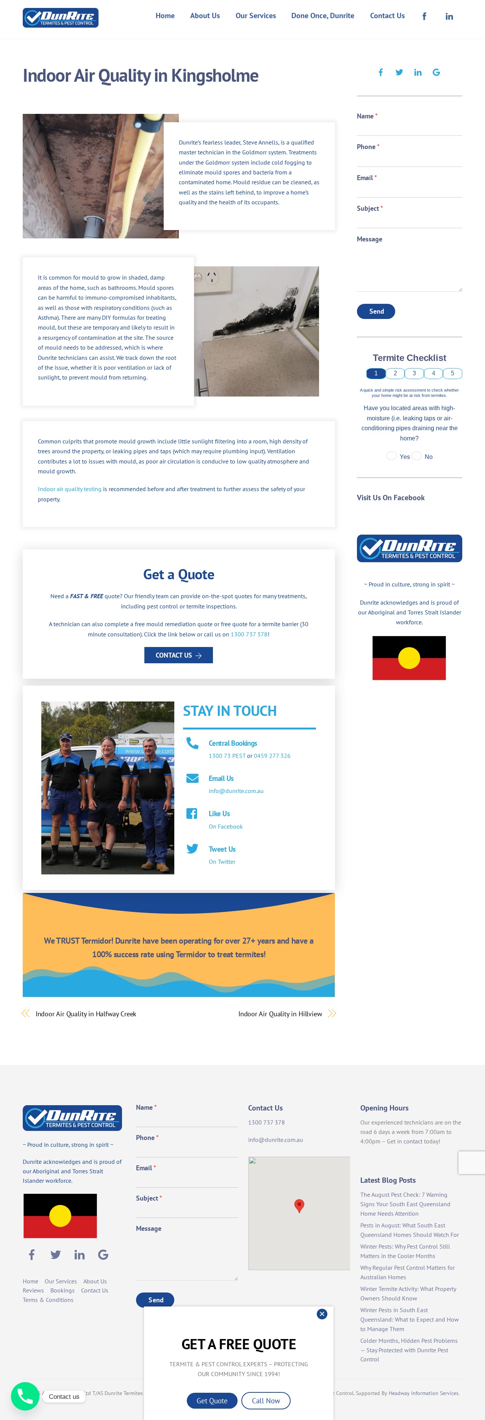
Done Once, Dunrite (322, 15)
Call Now (266, 1400)
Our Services (256, 15)
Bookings (62, 1290)
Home (165, 15)
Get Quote (212, 1400)
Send (377, 311)
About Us (205, 15)
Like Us (219, 813)
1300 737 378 (249, 634)
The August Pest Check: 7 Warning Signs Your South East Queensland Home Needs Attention (405, 1204)
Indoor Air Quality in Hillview (280, 1013)
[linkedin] (418, 71)
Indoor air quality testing (70, 489)
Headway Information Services (423, 1393)
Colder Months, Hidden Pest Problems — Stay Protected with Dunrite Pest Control (409, 1350)
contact (413, 1141)
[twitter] (399, 71)
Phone (368, 146)
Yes (405, 457)
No (429, 457)
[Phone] (25, 1396)
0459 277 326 (272, 755)
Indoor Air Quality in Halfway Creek (86, 1013)
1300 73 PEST (227, 755)
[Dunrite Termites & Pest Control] (61, 22)
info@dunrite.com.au (236, 791)
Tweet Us (222, 849)
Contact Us (387, 15)
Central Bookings (233, 743)
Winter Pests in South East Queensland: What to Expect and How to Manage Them (409, 1319)
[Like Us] (192, 814)
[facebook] (380, 71)
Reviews (33, 1290)
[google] (436, 71)
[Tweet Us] (192, 849)
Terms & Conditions (48, 1299)
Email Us (221, 778)
